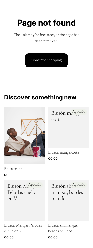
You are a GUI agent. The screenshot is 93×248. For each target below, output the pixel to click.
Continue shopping (46, 60)
